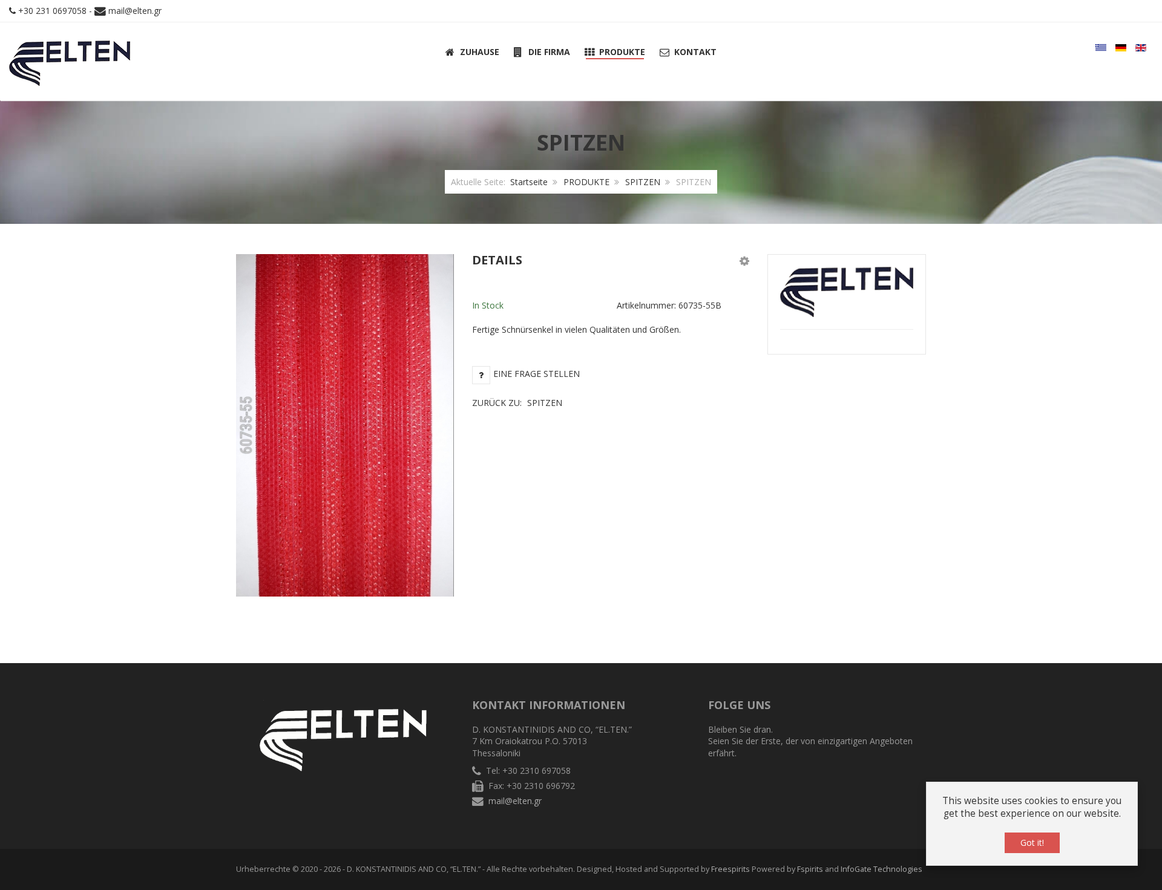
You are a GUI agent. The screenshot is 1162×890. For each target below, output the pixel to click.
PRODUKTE (586, 182)
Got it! (1032, 842)
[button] (744, 260)
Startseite (529, 182)
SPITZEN (642, 182)
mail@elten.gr (135, 10)
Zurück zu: (517, 402)
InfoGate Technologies (881, 869)
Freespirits (730, 869)
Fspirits (810, 869)
